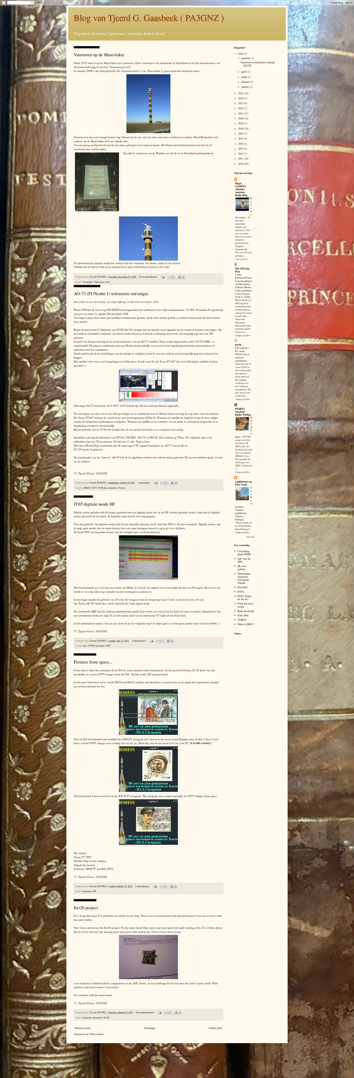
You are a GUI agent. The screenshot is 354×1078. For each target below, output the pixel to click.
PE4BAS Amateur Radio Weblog (243, 412)
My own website (241, 567)
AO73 (94, 487)
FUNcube (102, 487)
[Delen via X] (176, 277)
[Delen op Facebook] (180, 277)
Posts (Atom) (97, 1034)
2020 (241, 118)
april (244, 71)
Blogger (189, 1056)
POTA (240, 591)
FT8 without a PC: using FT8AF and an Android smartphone (242, 354)
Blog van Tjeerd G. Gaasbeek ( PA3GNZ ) (149, 17)
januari (245, 87)
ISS (94, 891)
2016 (241, 133)
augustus (246, 58)
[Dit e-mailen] (169, 277)
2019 (241, 123)
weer (107, 282)
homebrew (98, 1017)
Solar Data (243, 615)
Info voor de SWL (243, 560)
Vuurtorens (99, 282)
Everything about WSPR (244, 552)
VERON (241, 619)
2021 (241, 113)
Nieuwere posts (83, 1028)
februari (245, 82)
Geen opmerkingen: (148, 276)
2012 (241, 153)
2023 (241, 103)
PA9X (238, 345)
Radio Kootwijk (245, 611)
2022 (241, 108)
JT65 (108, 645)
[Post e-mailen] (162, 276)
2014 (241, 143)
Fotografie (88, 282)
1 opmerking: (144, 482)
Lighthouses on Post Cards (243, 483)
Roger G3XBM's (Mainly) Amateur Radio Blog (241, 189)
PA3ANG (242, 587)
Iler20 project (86, 908)
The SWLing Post (242, 270)
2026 (241, 53)
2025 (241, 93)
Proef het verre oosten (245, 605)
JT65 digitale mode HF (94, 504)
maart (244, 77)
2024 (241, 98)
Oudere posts (215, 1028)
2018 (241, 128)
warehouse (101, 349)
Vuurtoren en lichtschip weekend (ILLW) (258, 64)
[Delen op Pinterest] (183, 277)
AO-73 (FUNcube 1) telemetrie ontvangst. (111, 293)
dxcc (85, 645)
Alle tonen (250, 536)
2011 (241, 158)
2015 (241, 138)
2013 (241, 148)
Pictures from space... (93, 662)
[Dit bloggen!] (173, 277)
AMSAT (87, 487)
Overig (121, 487)
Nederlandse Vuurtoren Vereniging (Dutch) (243, 578)
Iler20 (106, 1017)
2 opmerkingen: (142, 886)
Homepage (149, 1028)
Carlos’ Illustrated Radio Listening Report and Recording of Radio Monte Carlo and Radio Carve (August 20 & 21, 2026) (243, 285)
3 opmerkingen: (139, 640)
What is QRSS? (245, 624)
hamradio (112, 487)
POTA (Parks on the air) (244, 597)
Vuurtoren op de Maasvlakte (99, 55)
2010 (241, 163)
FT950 (91, 645)
